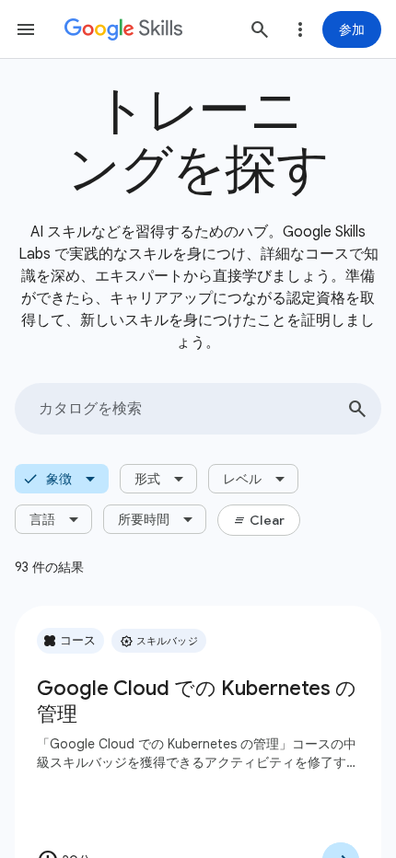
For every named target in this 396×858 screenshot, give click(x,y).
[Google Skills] (123, 29)
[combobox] (198, 409)
